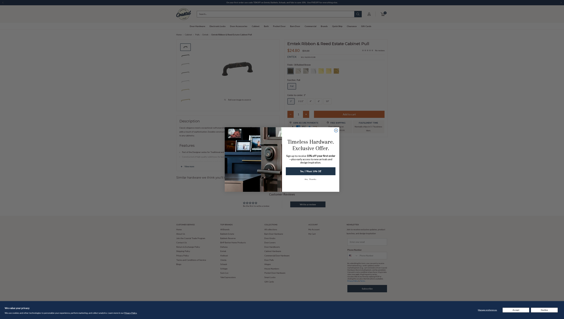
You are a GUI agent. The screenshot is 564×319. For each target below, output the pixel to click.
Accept (516, 310)
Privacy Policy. (130, 313)
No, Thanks (311, 179)
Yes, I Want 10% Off (310, 171)
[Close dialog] (336, 130)
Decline (544, 310)
